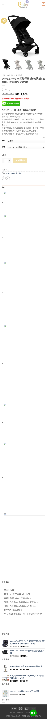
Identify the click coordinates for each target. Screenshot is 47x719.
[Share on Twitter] (8, 178)
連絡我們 (20, 712)
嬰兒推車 (19, 75)
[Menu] (3, 4)
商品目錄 (10, 75)
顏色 (3, 140)
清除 (44, 137)
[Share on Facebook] (4, 178)
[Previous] (5, 36)
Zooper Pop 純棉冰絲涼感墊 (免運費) (25, 691)
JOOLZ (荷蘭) (10, 173)
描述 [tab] (3, 187)
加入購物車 (20, 160)
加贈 (3, 147)
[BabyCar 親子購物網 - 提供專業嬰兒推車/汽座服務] (23, 4)
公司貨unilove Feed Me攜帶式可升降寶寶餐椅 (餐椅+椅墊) (27, 677)
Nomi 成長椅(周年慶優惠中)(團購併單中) (26, 666)
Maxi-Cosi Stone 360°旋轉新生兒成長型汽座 (27, 652)
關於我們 (12, 712)
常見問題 (27, 712)
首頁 (3, 75)
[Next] (41, 36)
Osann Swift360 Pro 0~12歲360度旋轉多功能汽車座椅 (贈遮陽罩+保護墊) (27, 642)
